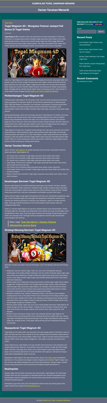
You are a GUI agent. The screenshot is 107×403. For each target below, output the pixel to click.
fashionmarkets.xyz (33, 386)
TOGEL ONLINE (9, 23)
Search (79, 29)
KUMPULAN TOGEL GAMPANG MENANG (44, 91)
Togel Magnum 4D (21, 150)
